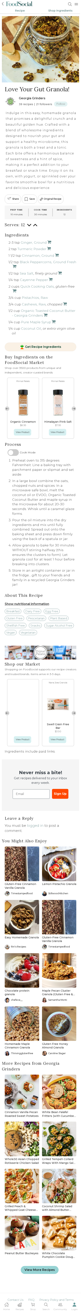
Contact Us (15, 1300)
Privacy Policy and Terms (56, 1300)
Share (15, 199)
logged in (35, 826)
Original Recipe (52, 199)
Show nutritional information (27, 604)
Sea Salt (26, 273)
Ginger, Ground (34, 242)
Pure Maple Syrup (36, 322)
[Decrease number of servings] (29, 227)
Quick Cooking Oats (37, 286)
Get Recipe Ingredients (43, 347)
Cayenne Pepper (34, 280)
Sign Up (60, 794)
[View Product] (49, 242)
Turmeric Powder (32, 249)
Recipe (20, 10)
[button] (73, 408)
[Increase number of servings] (35, 227)
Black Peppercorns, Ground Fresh (48, 262)
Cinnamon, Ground (38, 255)
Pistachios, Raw (35, 298)
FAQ (31, 1300)
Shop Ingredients (60, 10)
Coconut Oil (31, 328)
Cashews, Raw (34, 304)
